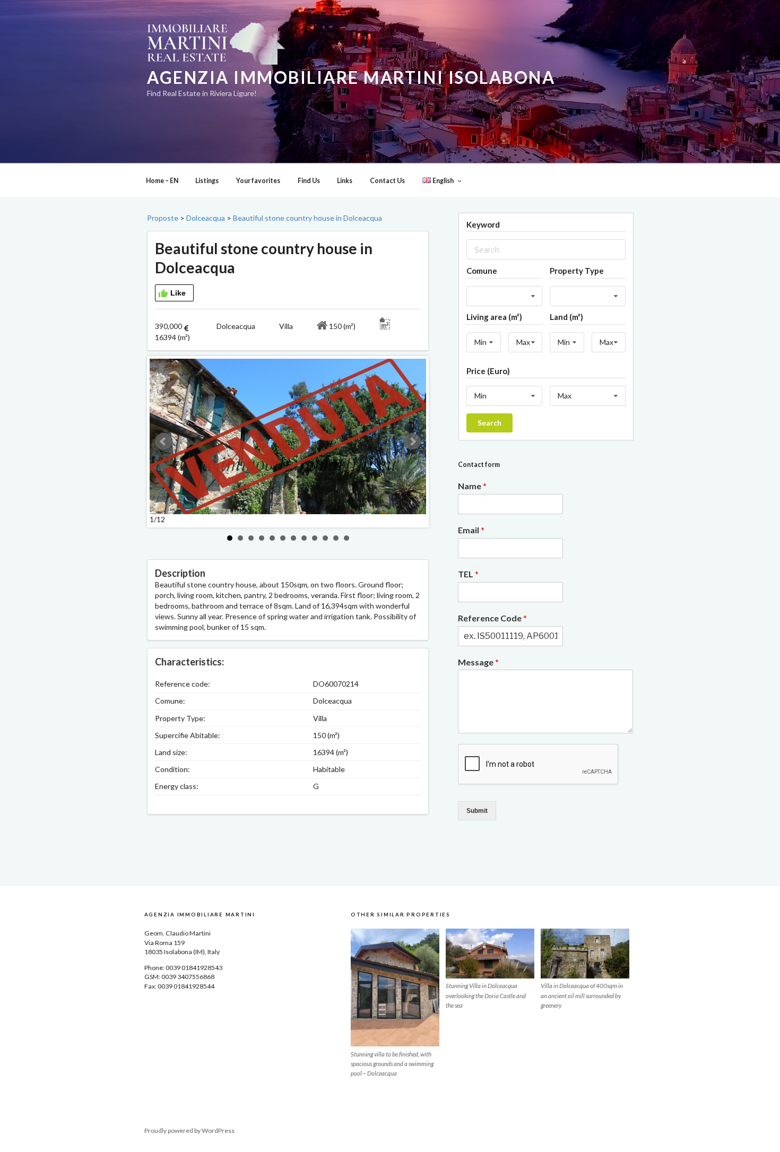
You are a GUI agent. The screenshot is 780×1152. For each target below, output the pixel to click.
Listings (207, 181)
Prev (163, 441)
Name (472, 486)
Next (412, 441)
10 (325, 538)
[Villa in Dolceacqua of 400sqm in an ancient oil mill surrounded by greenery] (585, 953)
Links (344, 181)
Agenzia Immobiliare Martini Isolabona (351, 77)
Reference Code (492, 618)
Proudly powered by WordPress (189, 1130)
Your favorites (258, 181)
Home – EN (162, 181)
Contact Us (387, 181)
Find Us (309, 181)
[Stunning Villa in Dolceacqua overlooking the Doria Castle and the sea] (490, 953)
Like (178, 293)
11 (336, 538)
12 (346, 538)
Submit (477, 811)
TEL (468, 574)
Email (471, 530)
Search (489, 422)
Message (478, 662)
